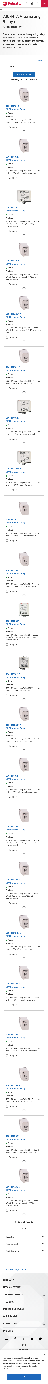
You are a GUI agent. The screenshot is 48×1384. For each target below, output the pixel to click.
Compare (13, 127)
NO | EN (24, 1345)
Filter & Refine (24, 74)
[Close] (44, 1354)
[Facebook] (15, 1338)
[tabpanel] (24, 653)
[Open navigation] (44, 3)
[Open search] (27, 3)
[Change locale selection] (32, 3)
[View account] (37, 3)
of (27, 1228)
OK (24, 1377)
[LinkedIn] (7, 1338)
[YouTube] (32, 1338)
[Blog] (40, 1338)
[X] (23, 1338)
